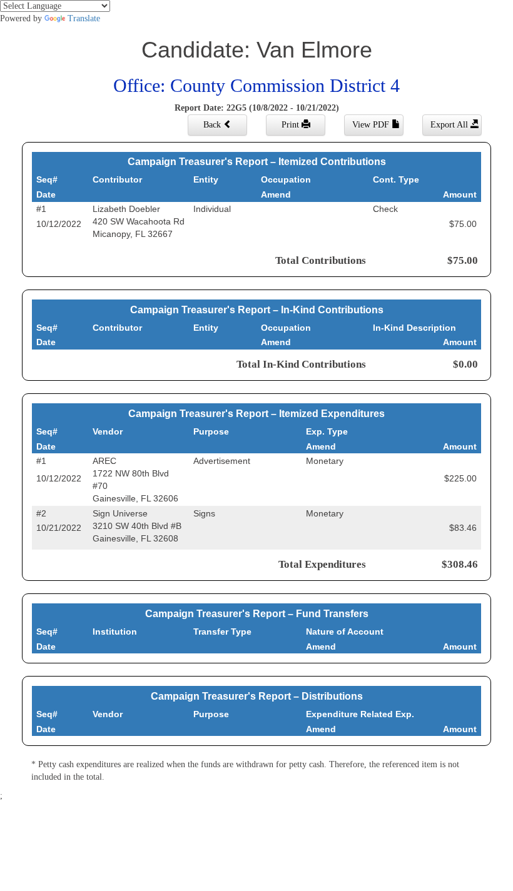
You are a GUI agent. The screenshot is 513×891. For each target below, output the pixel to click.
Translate (84, 18)
